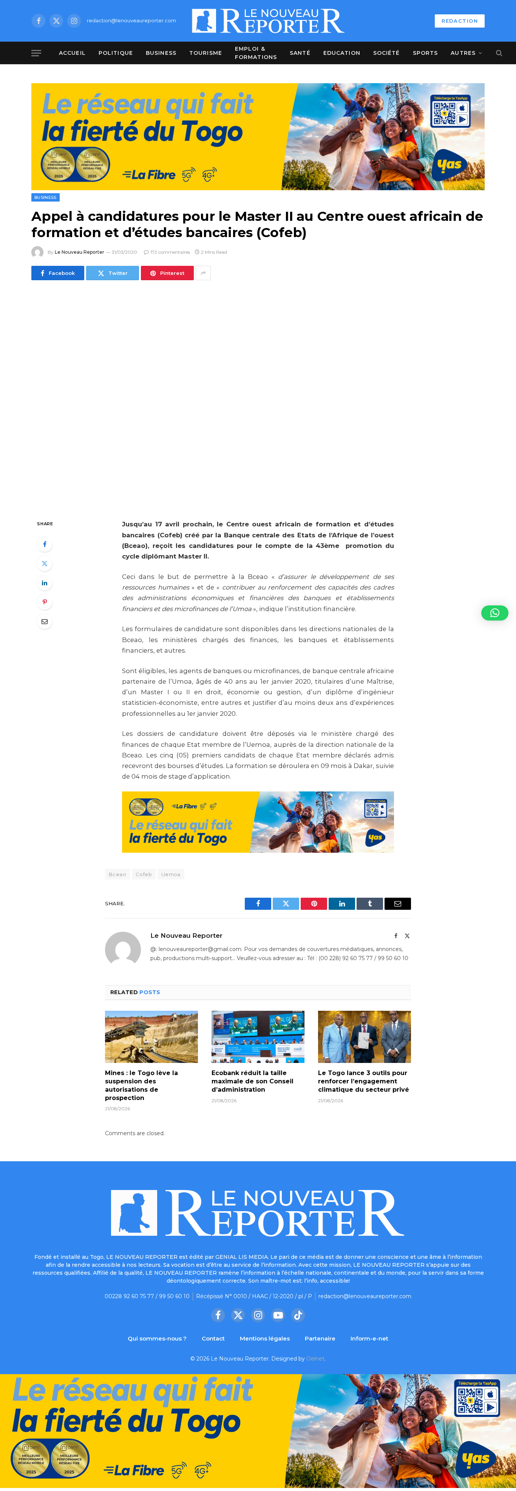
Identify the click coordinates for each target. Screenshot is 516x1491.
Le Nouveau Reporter (79, 252)
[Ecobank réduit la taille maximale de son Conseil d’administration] (258, 1037)
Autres (463, 53)
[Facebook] (44, 544)
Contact (213, 1338)
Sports (425, 53)
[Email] (44, 621)
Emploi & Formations (256, 53)
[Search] (498, 53)
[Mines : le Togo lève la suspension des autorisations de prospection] (151, 1037)
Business (161, 53)
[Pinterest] (44, 602)
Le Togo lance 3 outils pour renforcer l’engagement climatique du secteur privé (363, 1081)
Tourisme (205, 53)
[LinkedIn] (44, 582)
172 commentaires (170, 252)
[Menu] (36, 53)
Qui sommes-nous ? (157, 1338)
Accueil (72, 53)
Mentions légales (265, 1338)
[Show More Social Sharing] (203, 273)
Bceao (117, 874)
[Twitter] (44, 563)
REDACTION (460, 21)
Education (341, 53)
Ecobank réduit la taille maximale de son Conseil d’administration (253, 1081)
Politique (116, 53)
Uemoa (171, 874)
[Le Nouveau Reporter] (268, 21)
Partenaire (320, 1338)
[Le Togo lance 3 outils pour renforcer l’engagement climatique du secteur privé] (364, 1037)
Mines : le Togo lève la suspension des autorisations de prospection (141, 1085)
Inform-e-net (369, 1338)
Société (386, 53)
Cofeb (144, 874)
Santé (300, 53)
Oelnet (315, 1358)
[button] (494, 613)
